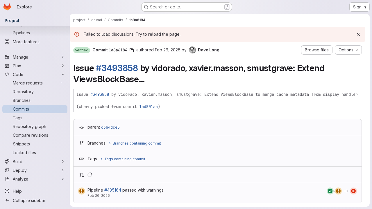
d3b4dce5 (110, 127)
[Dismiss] (358, 34)
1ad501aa (148, 106)
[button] (81, 50)
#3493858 (117, 68)
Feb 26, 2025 (167, 49)
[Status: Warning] (81, 191)
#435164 (112, 190)
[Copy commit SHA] (131, 50)
